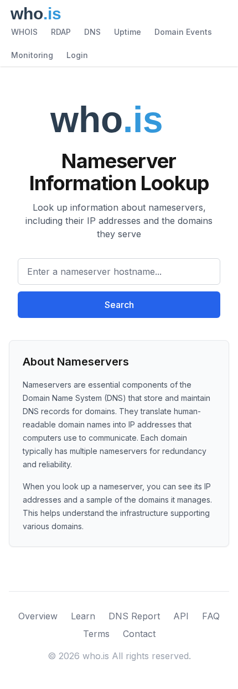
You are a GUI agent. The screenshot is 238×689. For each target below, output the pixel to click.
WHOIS (24, 31)
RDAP (61, 31)
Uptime (127, 31)
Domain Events (183, 31)
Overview (38, 616)
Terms (96, 633)
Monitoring (32, 55)
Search (119, 304)
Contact (139, 633)
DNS (92, 31)
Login (77, 55)
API (181, 616)
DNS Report (134, 616)
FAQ (211, 616)
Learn (83, 616)
